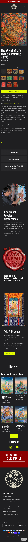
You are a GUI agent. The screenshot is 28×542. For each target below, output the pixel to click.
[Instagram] (11, 447)
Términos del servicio (15, 538)
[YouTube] (17, 447)
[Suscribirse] (23, 463)
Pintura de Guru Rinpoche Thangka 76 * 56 (20, 427)
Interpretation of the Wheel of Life (12, 103)
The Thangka (12, 535)
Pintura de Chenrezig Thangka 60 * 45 (6, 397)
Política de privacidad (21, 536)
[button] (2, 6)
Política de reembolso (11, 536)
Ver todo (14, 436)
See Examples (9, 353)
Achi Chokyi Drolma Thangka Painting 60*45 (6, 426)
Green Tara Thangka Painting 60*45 (20, 396)
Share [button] (3, 142)
